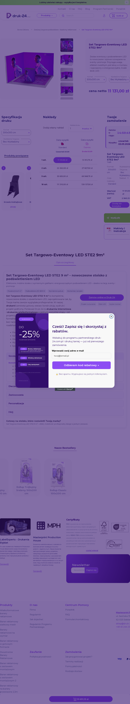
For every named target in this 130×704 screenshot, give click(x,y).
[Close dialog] (111, 316)
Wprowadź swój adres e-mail (68, 351)
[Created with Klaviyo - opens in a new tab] (65, 389)
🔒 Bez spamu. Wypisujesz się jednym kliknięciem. (81, 374)
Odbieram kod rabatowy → (81, 365)
